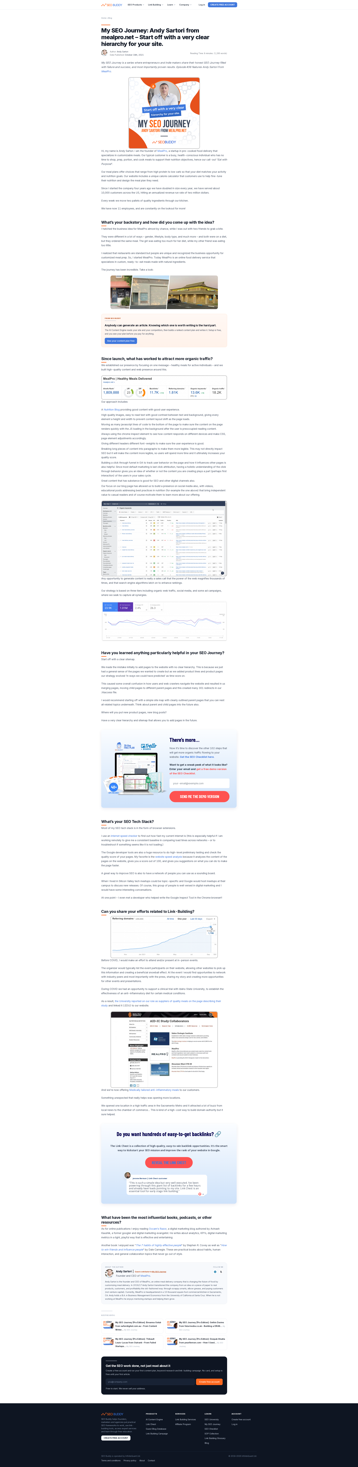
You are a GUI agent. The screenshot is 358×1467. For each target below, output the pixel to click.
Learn (170, 5)
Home (103, 18)
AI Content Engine (154, 1419)
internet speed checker (124, 835)
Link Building (154, 5)
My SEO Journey (159, 1272)
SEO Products (135, 5)
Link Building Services (185, 1419)
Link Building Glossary (215, 1438)
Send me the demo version (199, 796)
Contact (151, 1460)
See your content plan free (121, 341)
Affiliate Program (183, 1424)
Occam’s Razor (158, 1228)
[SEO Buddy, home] (111, 5)
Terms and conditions (111, 1460)
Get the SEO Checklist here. (197, 756)
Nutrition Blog (112, 409)
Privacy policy (130, 1460)
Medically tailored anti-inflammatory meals (154, 1089)
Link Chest (151, 1424)
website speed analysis (168, 856)
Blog (207, 1443)
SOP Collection (212, 1433)
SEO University (212, 1419)
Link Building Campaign (157, 1433)
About (142, 1460)
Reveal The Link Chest (169, 1162)
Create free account (222, 5)
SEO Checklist (211, 1429)
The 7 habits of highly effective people (158, 1245)
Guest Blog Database (156, 1429)
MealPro (106, 71)
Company (184, 5)
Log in (202, 5)
